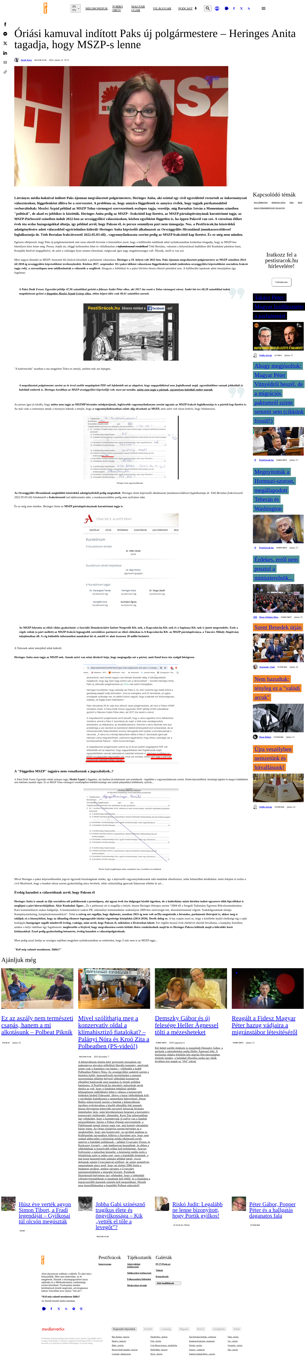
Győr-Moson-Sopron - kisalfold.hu (163, 1345)
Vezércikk (282, 667)
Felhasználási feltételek (139, 1279)
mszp (300, 202)
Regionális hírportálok (124, 1329)
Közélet (148, 1329)
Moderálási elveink (137, 1285)
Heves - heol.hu (156, 1354)
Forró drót (117, 8)
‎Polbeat (6, 1043)
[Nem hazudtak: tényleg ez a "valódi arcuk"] (278, 718)
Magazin (184, 1329)
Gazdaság (166, 1329)
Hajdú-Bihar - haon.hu (158, 1350)
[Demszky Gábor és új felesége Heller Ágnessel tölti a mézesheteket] (191, 988)
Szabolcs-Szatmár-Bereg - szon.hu (202, 1354)
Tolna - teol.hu (233, 1337)
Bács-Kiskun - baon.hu (120, 1337)
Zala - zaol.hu (233, 1350)
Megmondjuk (96, 8)
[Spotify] (73, 1308)
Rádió (237, 1329)
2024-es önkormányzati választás (269, 208)
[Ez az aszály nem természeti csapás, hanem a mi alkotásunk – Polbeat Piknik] (37, 988)
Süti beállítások (165, 1283)
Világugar (162, 8)
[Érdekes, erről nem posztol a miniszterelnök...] (278, 598)
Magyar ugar (138, 8)
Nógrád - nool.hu (195, 1345)
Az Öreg (278, 355)
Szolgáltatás (219, 1329)
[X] (241, 8)
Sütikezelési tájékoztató (139, 1273)
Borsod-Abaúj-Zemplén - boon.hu (125, 1350)
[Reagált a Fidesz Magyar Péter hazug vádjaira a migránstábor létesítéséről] (268, 988)
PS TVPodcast (163, 1264)
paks (292, 202)
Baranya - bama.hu (119, 1341)
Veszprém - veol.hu (235, 1345)
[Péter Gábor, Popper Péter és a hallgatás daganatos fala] (239, 1204)
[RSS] (248, 8)
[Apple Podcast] (81, 1308)
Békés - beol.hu (118, 1345)
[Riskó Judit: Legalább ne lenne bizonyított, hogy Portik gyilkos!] (162, 1204)
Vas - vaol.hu (233, 1341)
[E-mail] (5, 62)
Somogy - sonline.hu (197, 1350)
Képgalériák (162, 1276)
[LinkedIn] (5, 53)
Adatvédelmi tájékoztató (133, 1265)
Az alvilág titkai (181, 1225)
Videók (159, 1270)
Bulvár (200, 1329)
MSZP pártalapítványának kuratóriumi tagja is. (93, 506)
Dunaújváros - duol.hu (158, 1337)
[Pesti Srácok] (55, 8)
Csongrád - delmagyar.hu (121, 1354)
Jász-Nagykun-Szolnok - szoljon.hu (202, 1337)
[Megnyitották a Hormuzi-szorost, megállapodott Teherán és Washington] (278, 529)
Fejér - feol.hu (155, 1341)
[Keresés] (208, 8)
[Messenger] (5, 34)
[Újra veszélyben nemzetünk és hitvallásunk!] (278, 788)
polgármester (261, 202)
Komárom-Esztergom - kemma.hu (202, 1341)
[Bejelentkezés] (217, 8)
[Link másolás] (5, 72)
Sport (22, 1231)
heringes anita (278, 202)
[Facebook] (234, 8)
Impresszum (104, 1264)
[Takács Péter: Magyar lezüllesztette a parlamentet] (278, 336)
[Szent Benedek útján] (278, 648)
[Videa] (226, 8)
